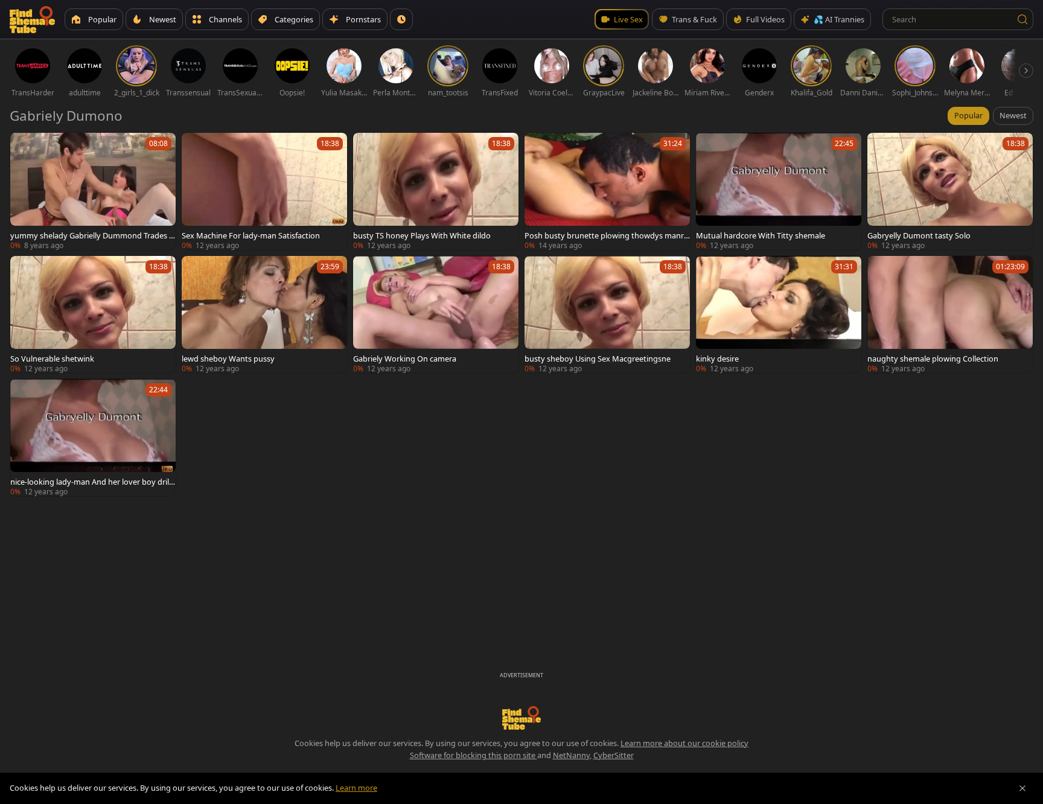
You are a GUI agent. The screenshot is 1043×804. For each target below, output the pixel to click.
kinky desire (717, 358)
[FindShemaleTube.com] (32, 19)
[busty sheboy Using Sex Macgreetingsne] (607, 314)
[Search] (1022, 19)
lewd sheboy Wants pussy (228, 358)
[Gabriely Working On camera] (435, 314)
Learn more (356, 787)
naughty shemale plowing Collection (932, 358)
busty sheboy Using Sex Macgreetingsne (598, 358)
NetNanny (571, 755)
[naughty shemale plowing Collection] (950, 314)
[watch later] (24, 147)
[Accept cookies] (1022, 788)
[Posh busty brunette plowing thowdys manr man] (607, 191)
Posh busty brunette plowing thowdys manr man (604, 235)
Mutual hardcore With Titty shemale (760, 235)
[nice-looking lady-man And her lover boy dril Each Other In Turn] (93, 437)
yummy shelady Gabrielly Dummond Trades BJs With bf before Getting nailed (92, 235)
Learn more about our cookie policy (684, 743)
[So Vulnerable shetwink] (93, 314)
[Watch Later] (401, 19)
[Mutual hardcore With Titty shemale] (778, 191)
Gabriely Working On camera (404, 358)
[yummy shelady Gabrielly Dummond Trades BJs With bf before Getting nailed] (93, 191)
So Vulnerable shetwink (52, 358)
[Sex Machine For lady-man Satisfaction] (264, 191)
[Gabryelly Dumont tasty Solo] (950, 191)
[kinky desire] (778, 314)
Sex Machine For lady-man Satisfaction (251, 235)
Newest (1013, 115)
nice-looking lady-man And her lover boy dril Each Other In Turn (92, 482)
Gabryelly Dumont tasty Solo (919, 235)
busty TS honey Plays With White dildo (422, 235)
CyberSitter (613, 755)
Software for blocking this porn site (473, 755)
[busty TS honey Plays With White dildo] (435, 191)
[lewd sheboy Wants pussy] (264, 314)
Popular (968, 115)
